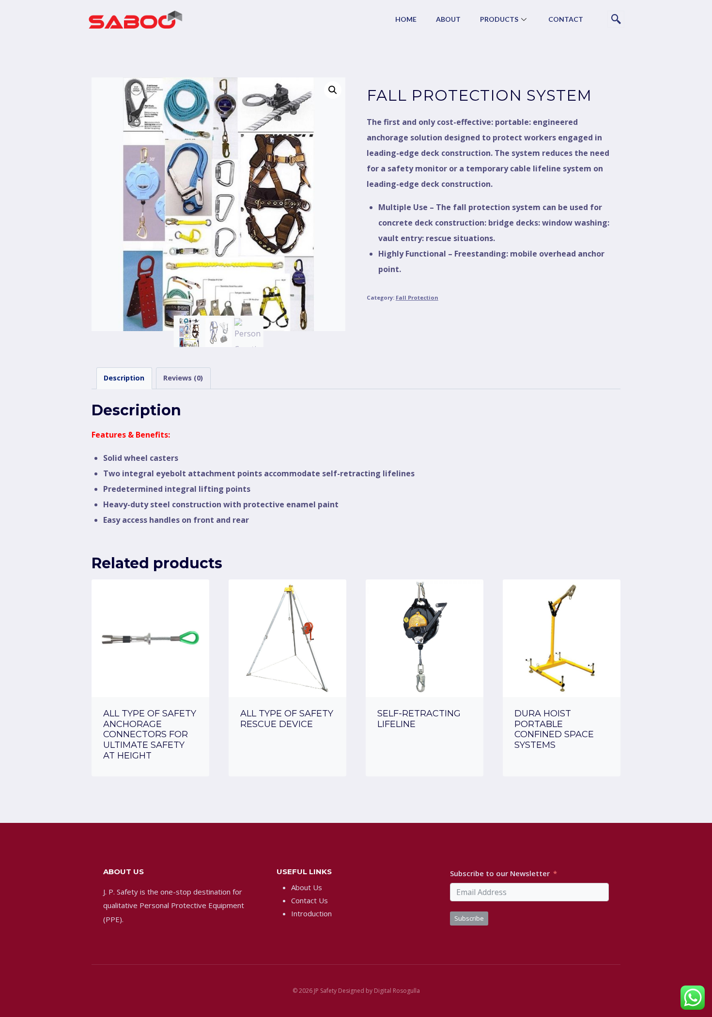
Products (499, 19)
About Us (306, 887)
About (448, 19)
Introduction (311, 913)
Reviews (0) (183, 377)
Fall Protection (417, 297)
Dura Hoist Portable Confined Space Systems (554, 729)
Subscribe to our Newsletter (500, 873)
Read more (287, 750)
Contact (565, 19)
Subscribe (469, 918)
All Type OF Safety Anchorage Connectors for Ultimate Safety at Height (149, 734)
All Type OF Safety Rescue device (286, 718)
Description (124, 377)
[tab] (124, 378)
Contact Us (309, 900)
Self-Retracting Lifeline (419, 718)
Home (406, 19)
